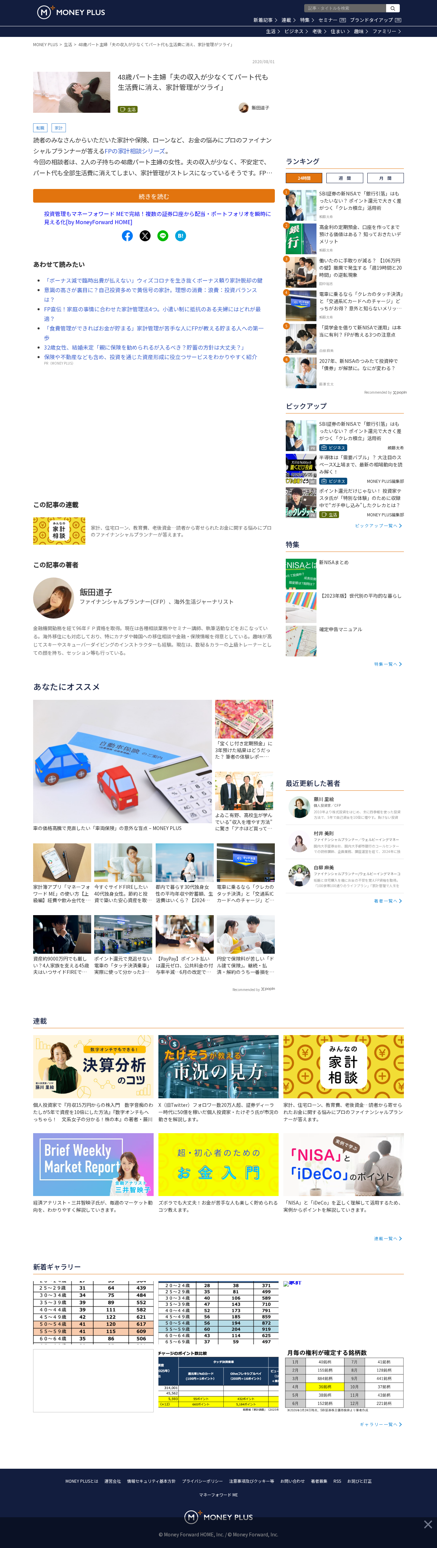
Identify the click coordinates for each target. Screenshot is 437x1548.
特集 (305, 19)
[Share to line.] (162, 235)
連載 (286, 19)
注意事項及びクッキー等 (251, 1481)
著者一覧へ (386, 901)
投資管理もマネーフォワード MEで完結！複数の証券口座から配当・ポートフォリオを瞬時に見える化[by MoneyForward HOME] (157, 217)
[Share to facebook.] (127, 235)
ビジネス (294, 31)
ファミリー (384, 31)
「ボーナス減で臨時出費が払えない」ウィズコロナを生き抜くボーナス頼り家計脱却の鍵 (153, 280)
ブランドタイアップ (375, 19)
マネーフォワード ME (218, 1494)
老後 (317, 31)
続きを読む (154, 196)
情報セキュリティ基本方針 (151, 1481)
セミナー (331, 19)
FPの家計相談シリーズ (134, 150)
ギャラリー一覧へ (379, 1424)
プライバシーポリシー (202, 1481)
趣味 (359, 31)
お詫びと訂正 (359, 1481)
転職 (40, 128)
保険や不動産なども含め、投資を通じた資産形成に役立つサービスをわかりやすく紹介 (150, 357)
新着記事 (263, 19)
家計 (59, 128)
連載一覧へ (386, 1238)
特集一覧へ (386, 664)
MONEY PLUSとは (82, 1481)
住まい (338, 31)
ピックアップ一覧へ (376, 525)
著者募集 (319, 1481)
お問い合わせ (292, 1481)
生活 (271, 31)
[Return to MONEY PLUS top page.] (71, 12)
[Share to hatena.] (180, 235)
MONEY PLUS (45, 44)
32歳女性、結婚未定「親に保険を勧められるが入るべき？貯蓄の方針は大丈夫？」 (145, 347)
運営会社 (112, 1481)
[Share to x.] (145, 235)
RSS (337, 1481)
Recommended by (246, 989)
